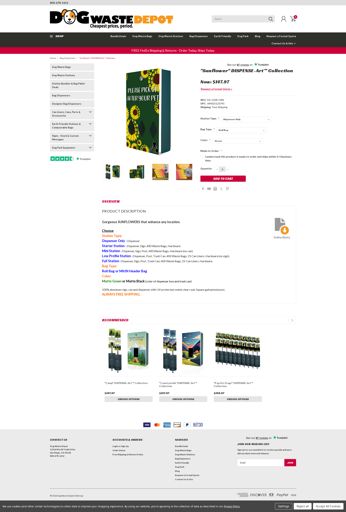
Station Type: (209, 118)
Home (53, 58)
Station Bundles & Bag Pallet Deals (68, 85)
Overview (111, 201)
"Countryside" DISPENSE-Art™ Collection (178, 384)
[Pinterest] (227, 189)
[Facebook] (203, 189)
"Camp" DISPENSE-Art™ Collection (126, 382)
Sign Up (125, 446)
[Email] (209, 189)
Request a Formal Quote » (216, 88)
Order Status (118, 450)
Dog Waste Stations (171, 36)
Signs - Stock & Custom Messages (65, 137)
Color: (205, 140)
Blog (257, 36)
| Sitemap (78, 495)
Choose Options (129, 399)
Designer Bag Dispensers (66, 103)
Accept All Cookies (328, 506)
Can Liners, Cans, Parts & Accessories (66, 114)
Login (115, 446)
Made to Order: (211, 150)
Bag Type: (207, 129)
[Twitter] (221, 189)
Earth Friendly (222, 36)
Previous (103, 111)
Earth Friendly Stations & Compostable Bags (66, 125)
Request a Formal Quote (281, 36)
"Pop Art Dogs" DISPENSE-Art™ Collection (233, 384)
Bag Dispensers (198, 36)
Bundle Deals (118, 36)
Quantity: (206, 168)
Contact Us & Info (283, 43)
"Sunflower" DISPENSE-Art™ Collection (97, 58)
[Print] (215, 189)
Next (193, 111)
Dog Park (243, 36)
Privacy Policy (231, 506)
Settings (283, 506)
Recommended (115, 320)
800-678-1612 (59, 2)
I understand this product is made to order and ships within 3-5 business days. (248, 158)
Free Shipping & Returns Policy (127, 454)
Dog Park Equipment (63, 147)
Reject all (303, 506)
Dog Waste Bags (142, 36)
